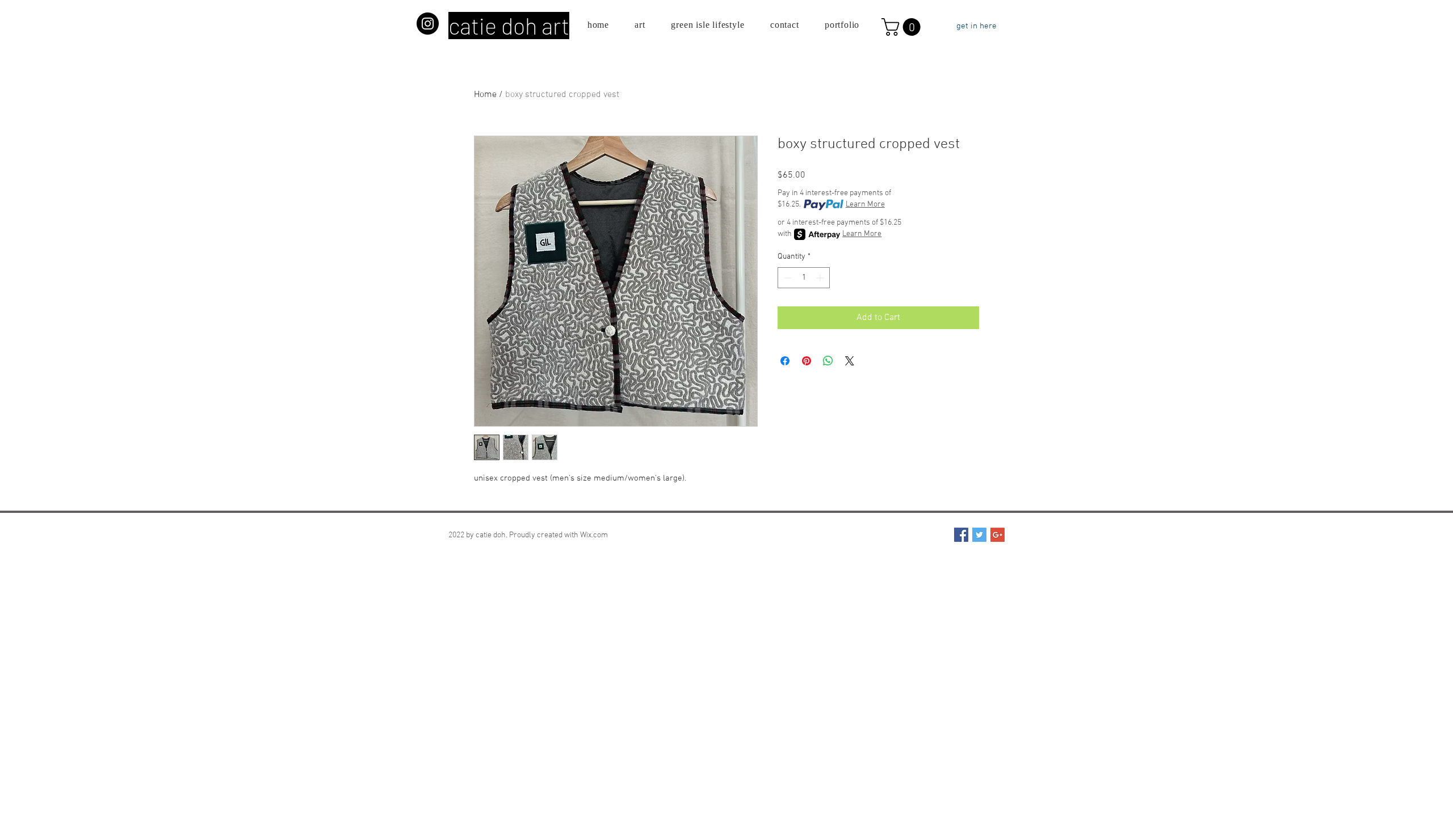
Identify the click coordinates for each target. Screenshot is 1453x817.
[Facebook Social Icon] (961, 535)
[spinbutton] (803, 278)
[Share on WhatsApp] (828, 361)
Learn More (865, 204)
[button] (903, 27)
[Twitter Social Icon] (979, 535)
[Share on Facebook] (785, 361)
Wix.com (594, 535)
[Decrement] (786, 278)
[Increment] (821, 278)
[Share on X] (849, 361)
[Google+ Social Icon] (997, 535)
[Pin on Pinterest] (806, 361)
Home (485, 94)
